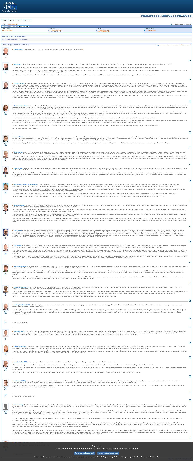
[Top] (190, 60)
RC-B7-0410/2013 (7, 30)
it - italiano (165, 16)
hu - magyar (171, 16)
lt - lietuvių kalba (169, 16)
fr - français (158, 16)
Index (4, 20)
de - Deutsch (150, 16)
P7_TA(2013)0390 (151, 30)
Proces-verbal (187, 45)
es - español (144, 16)
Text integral (28, 20)
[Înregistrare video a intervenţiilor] (5, 57)
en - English (156, 16)
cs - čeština (146, 16)
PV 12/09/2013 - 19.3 (103, 30)
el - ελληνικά (154, 16)
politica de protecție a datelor (114, 457)
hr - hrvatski (163, 16)
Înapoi (12, 20)
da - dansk (148, 16)
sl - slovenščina (186, 16)
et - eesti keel (152, 16)
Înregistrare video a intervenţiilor (168, 45)
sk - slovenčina (184, 16)
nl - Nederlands (175, 16)
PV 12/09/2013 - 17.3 (55, 30)
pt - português (180, 16)
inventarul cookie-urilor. (151, 457)
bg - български (142, 16)
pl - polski (178, 16)
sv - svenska (190, 16)
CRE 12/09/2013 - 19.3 (104, 31)
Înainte (17, 20)
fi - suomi (188, 16)
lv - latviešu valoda (167, 16)
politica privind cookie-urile (133, 457)
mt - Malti (173, 16)
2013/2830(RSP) (13, 24)
